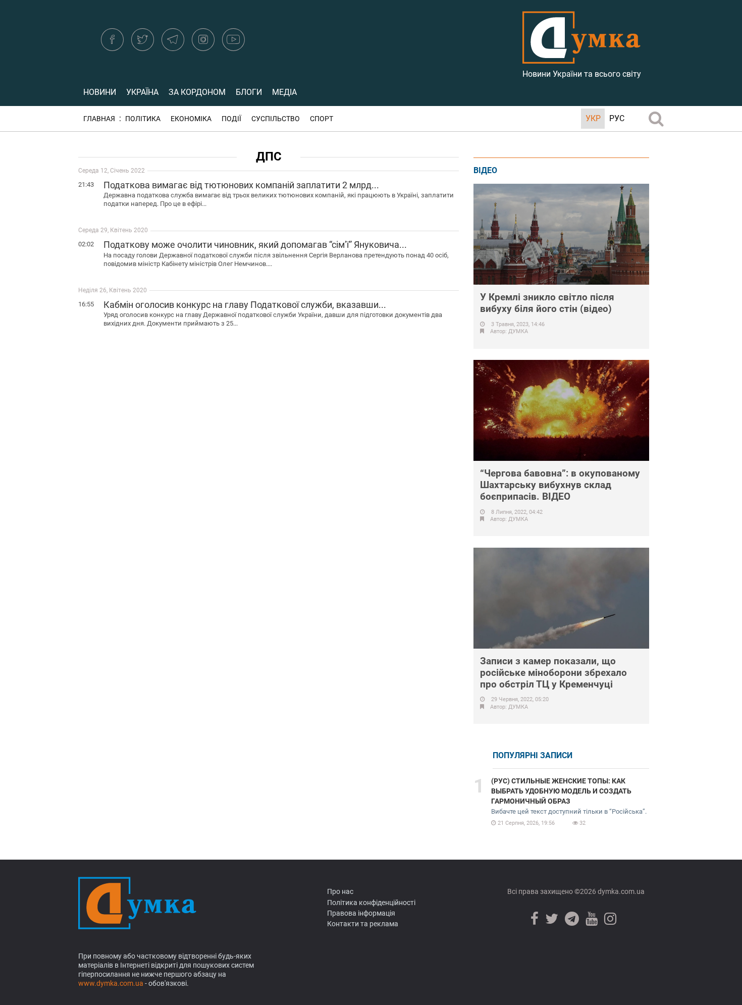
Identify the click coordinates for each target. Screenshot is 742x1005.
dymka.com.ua (620, 891)
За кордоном (197, 92)
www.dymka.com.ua (110, 983)
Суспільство (275, 119)
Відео (485, 170)
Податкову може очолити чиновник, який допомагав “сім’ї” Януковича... (255, 244)
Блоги (249, 92)
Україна (142, 92)
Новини (99, 92)
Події (231, 119)
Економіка (191, 119)
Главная (99, 119)
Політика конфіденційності (371, 902)
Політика (143, 119)
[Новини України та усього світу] (581, 58)
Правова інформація (361, 913)
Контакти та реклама (362, 924)
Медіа (284, 92)
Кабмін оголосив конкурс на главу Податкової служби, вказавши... (244, 304)
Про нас (340, 891)
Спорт (321, 119)
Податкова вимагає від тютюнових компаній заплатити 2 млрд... (241, 185)
